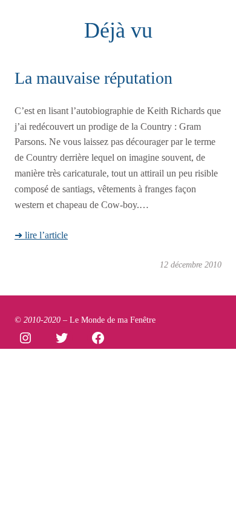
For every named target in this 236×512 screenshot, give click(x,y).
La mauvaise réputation (93, 78)
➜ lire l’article (41, 235)
